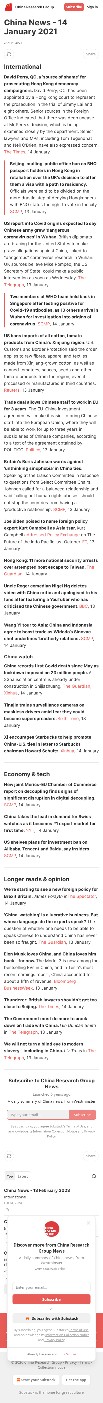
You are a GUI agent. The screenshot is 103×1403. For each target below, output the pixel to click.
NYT (30, 830)
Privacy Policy (54, 1340)
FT (84, 541)
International (15, 1196)
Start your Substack (38, 1379)
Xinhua (11, 692)
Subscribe (74, 7)
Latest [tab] (23, 1176)
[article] (51, 1199)
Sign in (92, 7)
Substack (26, 1392)
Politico (33, 449)
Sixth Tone (68, 718)
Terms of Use (78, 1330)
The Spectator (82, 896)
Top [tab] (10, 1176)
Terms (85, 1362)
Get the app (76, 1379)
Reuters (12, 390)
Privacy (71, 1362)
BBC (83, 606)
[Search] (94, 1176)
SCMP (16, 211)
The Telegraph (23, 1032)
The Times (14, 151)
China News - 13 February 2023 (37, 1190)
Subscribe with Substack (55, 1318)
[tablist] (17, 1176)
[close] (88, 1223)
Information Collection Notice (67, 1335)
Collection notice (52, 1367)
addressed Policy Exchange (52, 534)
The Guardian (76, 686)
